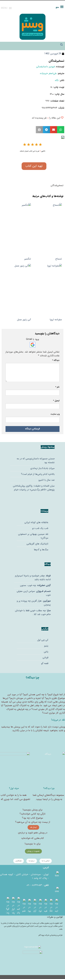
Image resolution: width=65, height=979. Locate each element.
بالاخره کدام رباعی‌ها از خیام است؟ (38, 474)
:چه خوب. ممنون (35, 585)
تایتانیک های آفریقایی (37, 544)
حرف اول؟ (14, 788)
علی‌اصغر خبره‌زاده (48, 73)
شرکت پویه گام (43, 935)
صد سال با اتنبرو (46, 480)
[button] (60, 129)
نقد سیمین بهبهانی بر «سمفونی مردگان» (33, 536)
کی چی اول (42, 640)
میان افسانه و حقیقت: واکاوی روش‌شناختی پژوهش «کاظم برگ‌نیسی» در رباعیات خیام (34, 488)
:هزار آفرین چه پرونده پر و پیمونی (34, 603)
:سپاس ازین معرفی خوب (34, 593)
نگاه (57, 80)
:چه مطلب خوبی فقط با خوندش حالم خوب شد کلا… (33, 612)
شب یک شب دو (40, 528)
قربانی (45, 657)
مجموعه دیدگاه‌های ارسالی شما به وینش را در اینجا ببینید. (48, 797)
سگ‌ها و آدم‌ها (41, 550)
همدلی (32, 694)
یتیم (46, 646)
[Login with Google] (32, 344)
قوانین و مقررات (54, 917)
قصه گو (44, 663)
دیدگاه (55, 360)
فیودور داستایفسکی (45, 67)
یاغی (46, 652)
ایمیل (56, 400)
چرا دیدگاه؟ (48, 788)
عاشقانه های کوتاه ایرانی (36, 522)
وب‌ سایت (54, 414)
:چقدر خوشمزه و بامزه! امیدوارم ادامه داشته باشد (33, 577)
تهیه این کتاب (34, 166)
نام (57, 387)
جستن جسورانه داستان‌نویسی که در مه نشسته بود (36, 460)
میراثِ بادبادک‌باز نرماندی (42, 468)
